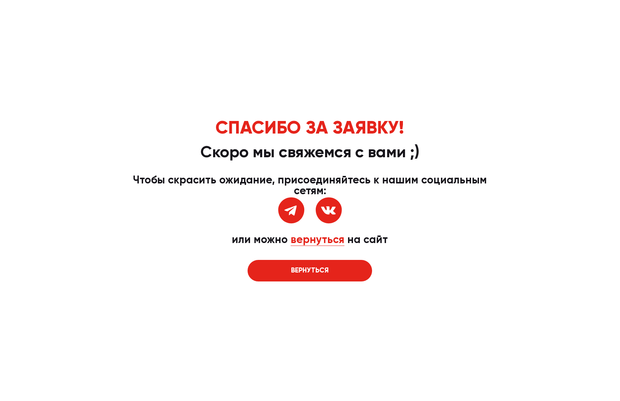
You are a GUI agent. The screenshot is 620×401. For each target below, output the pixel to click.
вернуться (317, 240)
